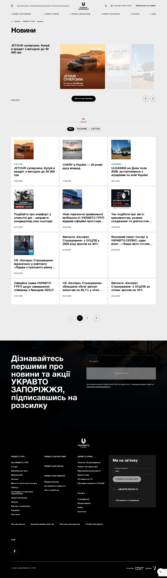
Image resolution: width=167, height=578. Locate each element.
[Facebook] (14, 551)
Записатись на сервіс (146, 6)
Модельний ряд (51, 482)
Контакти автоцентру (60, 5)
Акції (154, 14)
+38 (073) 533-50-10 (128, 489)
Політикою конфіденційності (98, 387)
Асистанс (82, 512)
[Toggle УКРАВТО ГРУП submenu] (27, 457)
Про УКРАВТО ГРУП (19, 463)
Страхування (83, 499)
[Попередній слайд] (146, 99)
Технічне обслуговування (89, 463)
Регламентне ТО (85, 479)
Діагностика (83, 475)
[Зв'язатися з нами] (160, 571)
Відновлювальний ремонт (89, 471)
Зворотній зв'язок (19, 498)
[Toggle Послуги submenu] (87, 493)
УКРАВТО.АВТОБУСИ (111, 14)
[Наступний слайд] (153, 99)
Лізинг (80, 507)
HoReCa (14, 488)
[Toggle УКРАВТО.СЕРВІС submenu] (95, 457)
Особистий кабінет (94, 524)
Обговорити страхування (127, 500)
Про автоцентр (23, 5)
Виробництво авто (19, 471)
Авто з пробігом (51, 490)
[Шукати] (106, 6)
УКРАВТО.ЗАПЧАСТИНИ (81, 14)
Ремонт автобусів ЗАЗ (88, 467)
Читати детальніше (84, 98)
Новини (14, 502)
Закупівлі (15, 510)
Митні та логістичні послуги (24, 483)
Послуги (135, 14)
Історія (14, 467)
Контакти (15, 514)
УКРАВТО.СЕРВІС (52, 14)
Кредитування (84, 503)
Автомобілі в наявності (55, 486)
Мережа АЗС (17, 475)
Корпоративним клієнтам (40, 5)
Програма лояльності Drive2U (91, 483)
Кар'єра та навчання (20, 506)
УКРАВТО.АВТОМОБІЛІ (54, 476)
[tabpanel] (83, 226)
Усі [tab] (83, 119)
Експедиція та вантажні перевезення (22, 493)
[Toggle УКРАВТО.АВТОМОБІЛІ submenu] (67, 476)
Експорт (15, 479)
